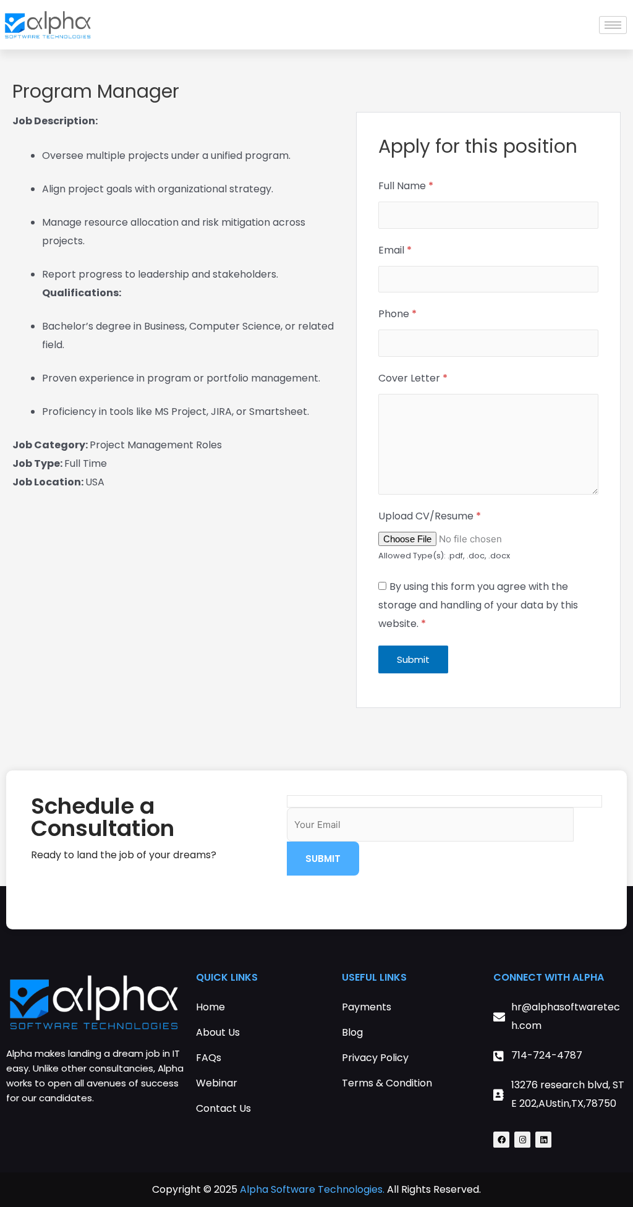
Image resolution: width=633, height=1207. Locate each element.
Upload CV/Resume (429, 516)
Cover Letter (413, 378)
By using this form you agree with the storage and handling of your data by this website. (478, 605)
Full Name (405, 186)
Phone (397, 314)
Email (395, 250)
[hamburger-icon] (613, 25)
